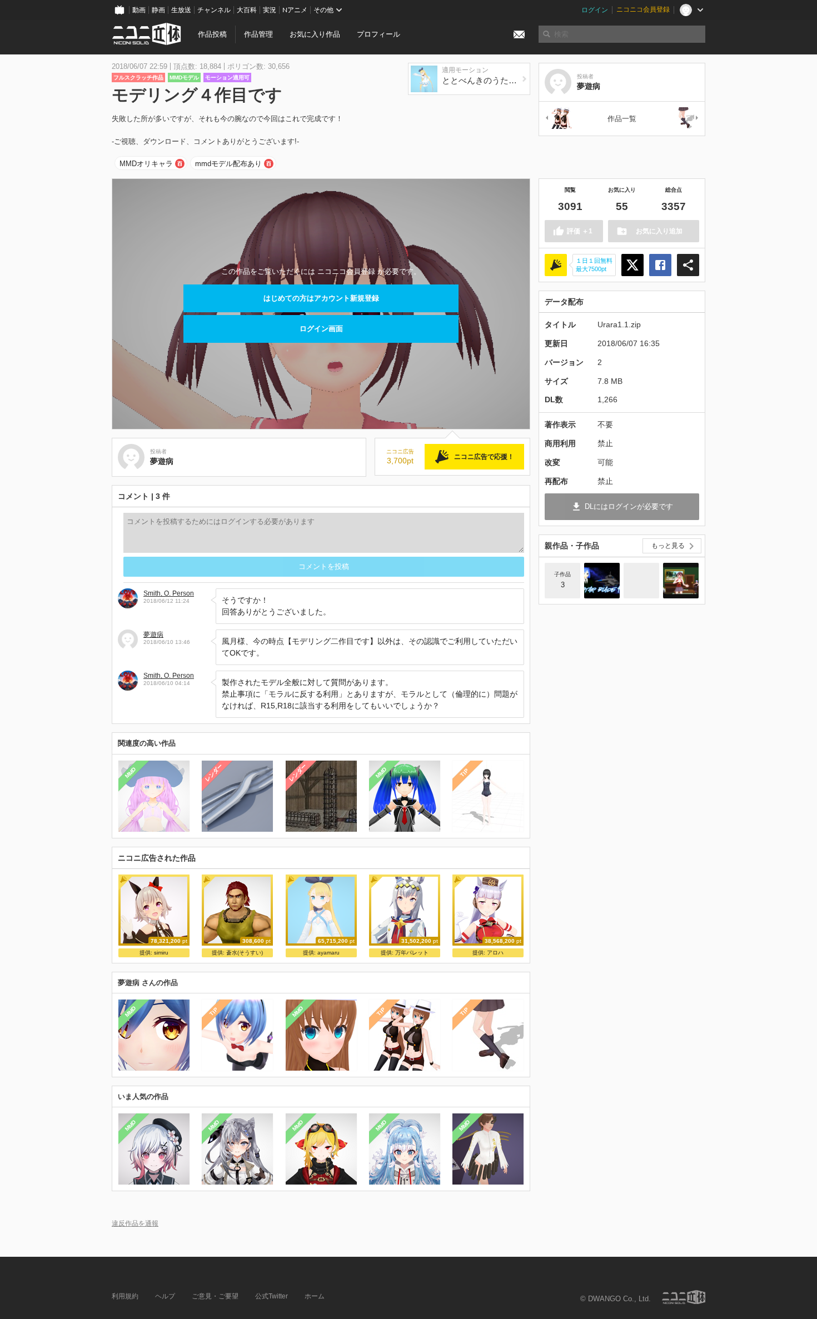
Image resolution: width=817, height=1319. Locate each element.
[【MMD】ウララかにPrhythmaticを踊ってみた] (681, 580)
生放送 (181, 10)
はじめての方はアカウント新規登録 (321, 298)
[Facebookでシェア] (660, 265)
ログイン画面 (321, 328)
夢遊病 (153, 634)
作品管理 (258, 34)
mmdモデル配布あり (228, 163)
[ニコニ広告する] (556, 265)
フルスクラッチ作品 (138, 77)
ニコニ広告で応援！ (484, 457)
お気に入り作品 (315, 34)
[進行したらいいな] (558, 118)
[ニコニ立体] (683, 1297)
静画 (158, 10)
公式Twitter (271, 1296)
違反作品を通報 (135, 1223)
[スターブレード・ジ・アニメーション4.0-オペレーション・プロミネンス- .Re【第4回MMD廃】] (602, 580)
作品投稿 (212, 34)
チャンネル (214, 10)
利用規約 (125, 1296)
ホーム (315, 1296)
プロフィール (378, 34)
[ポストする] (632, 265)
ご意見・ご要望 (215, 1296)
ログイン (594, 10)
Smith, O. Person (168, 593)
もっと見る (668, 545)
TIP (464, 772)
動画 (139, 10)
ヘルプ (165, 1296)
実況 (269, 10)
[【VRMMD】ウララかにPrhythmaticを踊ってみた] (641, 580)
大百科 (247, 10)
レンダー (214, 772)
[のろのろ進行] (685, 118)
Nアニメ (294, 10)
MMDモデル (184, 77)
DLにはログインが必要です (629, 506)
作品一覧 (621, 118)
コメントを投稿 (323, 566)
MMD (130, 772)
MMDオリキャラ (146, 163)
